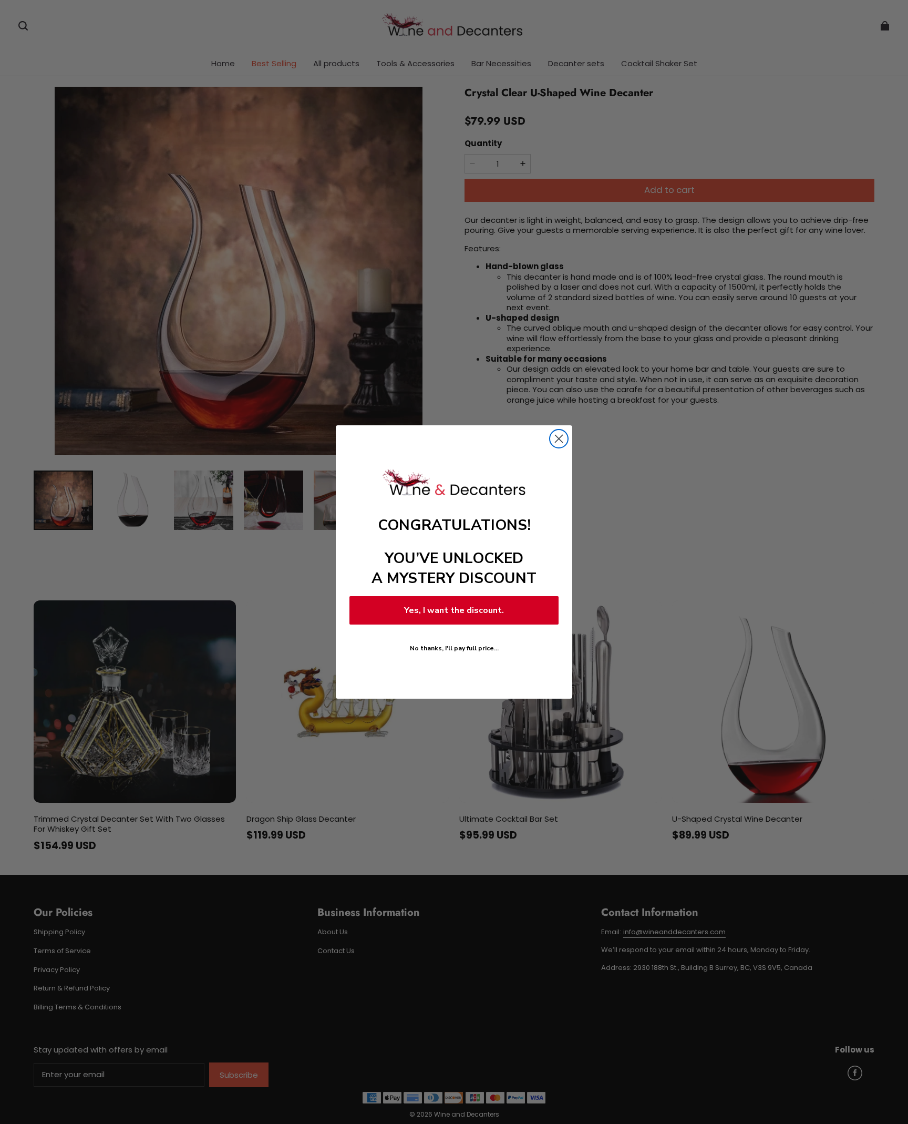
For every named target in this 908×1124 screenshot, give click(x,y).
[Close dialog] (559, 439)
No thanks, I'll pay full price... (454, 648)
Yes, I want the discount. (454, 610)
